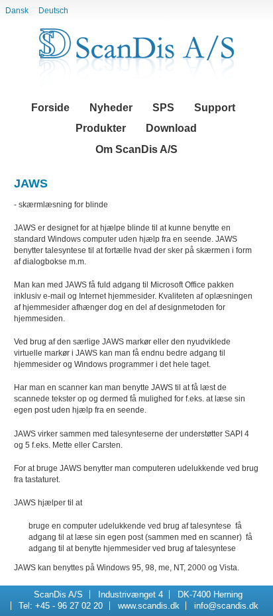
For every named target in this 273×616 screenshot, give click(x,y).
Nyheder (111, 107)
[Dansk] (137, 57)
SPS (163, 107)
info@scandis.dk (226, 606)
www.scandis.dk (149, 606)
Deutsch (53, 10)
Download (171, 128)
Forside (50, 107)
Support (214, 107)
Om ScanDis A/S (136, 149)
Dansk (16, 10)
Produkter (101, 128)
